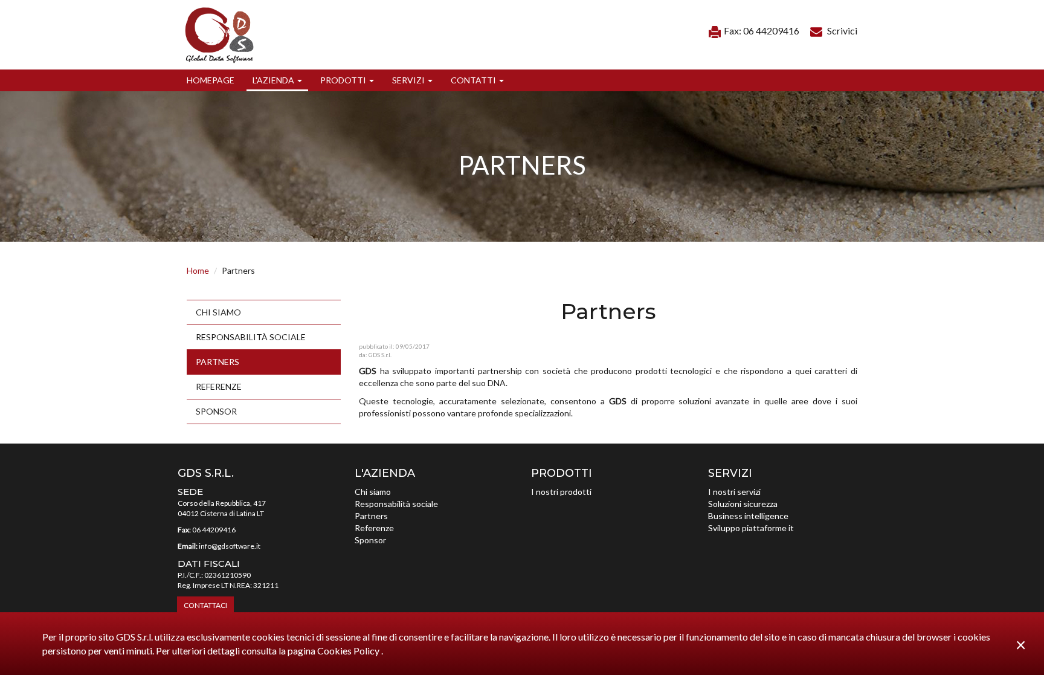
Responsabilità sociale (251, 337)
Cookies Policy (349, 650)
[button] (277, 80)
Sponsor (216, 411)
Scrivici (841, 30)
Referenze (219, 386)
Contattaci (205, 605)
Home (198, 270)
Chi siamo (218, 312)
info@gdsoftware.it (229, 546)
